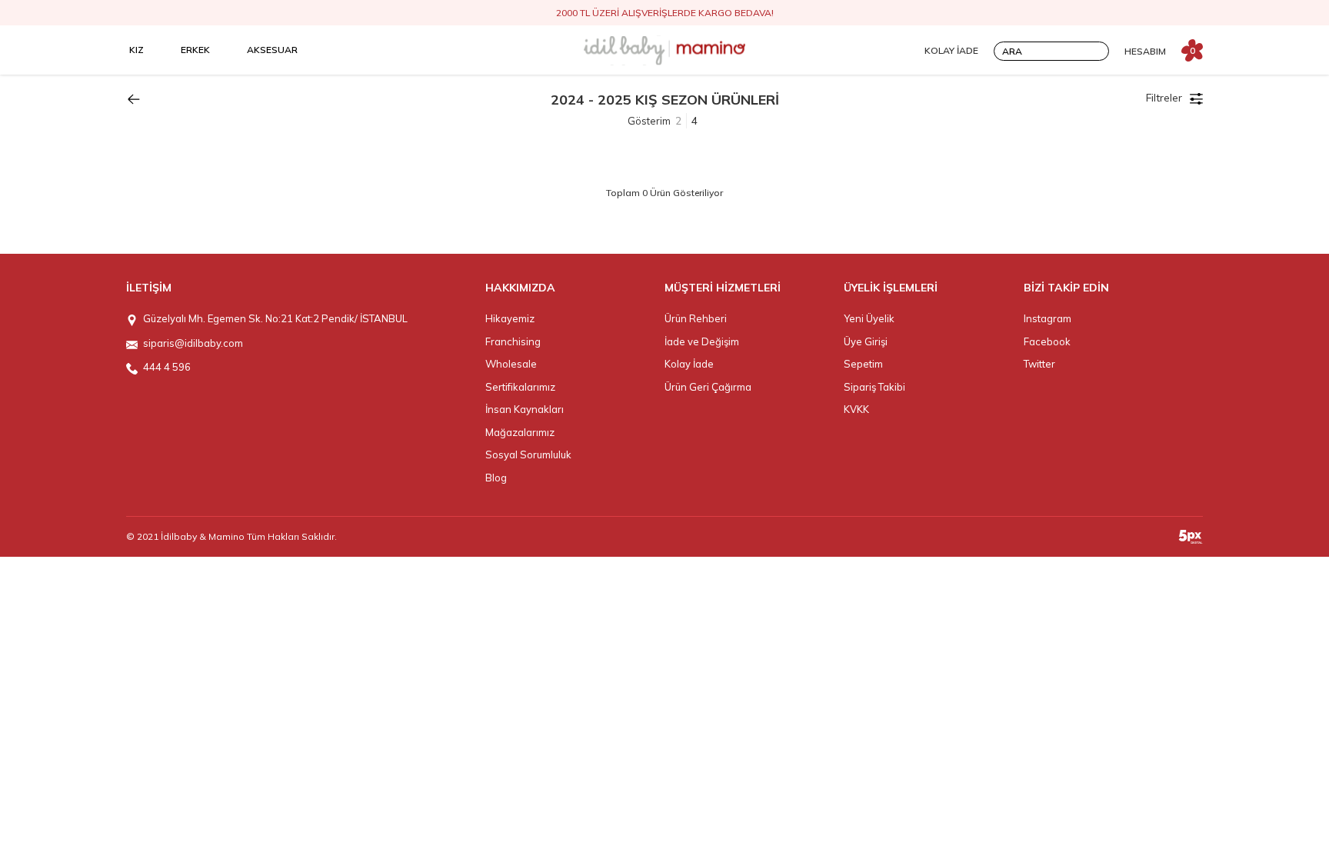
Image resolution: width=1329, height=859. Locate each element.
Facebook (1047, 341)
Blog (496, 477)
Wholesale (511, 364)
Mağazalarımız (520, 432)
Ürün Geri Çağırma (707, 387)
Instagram (1047, 318)
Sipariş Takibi (874, 387)
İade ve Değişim (701, 341)
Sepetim (863, 364)
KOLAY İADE (951, 50)
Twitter (1039, 364)
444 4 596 (167, 367)
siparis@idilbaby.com (193, 343)
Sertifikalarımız (520, 387)
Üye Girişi (866, 341)
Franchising (513, 341)
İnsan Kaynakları (524, 409)
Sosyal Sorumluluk (528, 454)
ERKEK (195, 49)
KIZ (136, 49)
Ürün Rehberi (695, 318)
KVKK (856, 409)
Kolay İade (689, 364)
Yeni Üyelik (869, 318)
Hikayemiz (510, 318)
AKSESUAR (272, 49)
